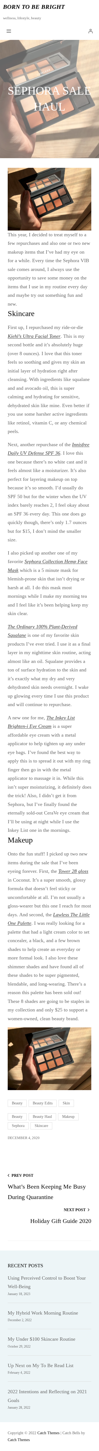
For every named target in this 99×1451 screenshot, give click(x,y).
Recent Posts (25, 1265)
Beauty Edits (43, 1103)
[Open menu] (9, 31)
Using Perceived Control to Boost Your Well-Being (47, 1282)
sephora (18, 1126)
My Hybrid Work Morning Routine (43, 1313)
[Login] (90, 31)
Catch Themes (48, 1433)
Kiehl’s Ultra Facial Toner (34, 336)
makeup (68, 1117)
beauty (17, 1117)
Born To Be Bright (34, 7)
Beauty (17, 1103)
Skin (66, 1103)
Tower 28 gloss (73, 871)
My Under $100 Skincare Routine (41, 1339)
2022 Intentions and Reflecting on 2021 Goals (47, 1396)
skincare (41, 1126)
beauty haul (42, 1117)
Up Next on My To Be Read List (40, 1365)
